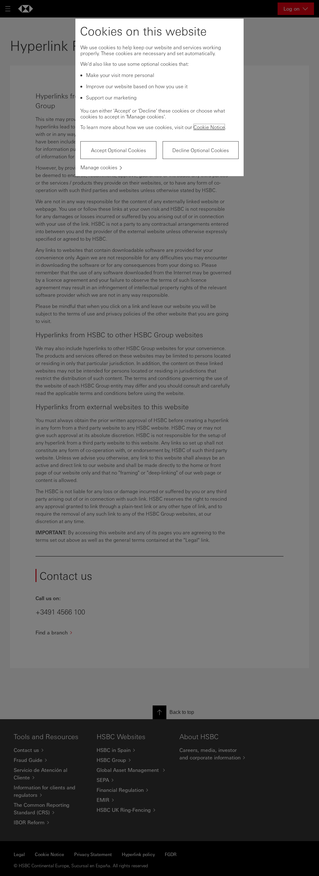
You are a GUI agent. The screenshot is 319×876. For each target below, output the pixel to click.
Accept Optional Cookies (118, 150)
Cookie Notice (209, 127)
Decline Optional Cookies (200, 150)
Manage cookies (98, 167)
